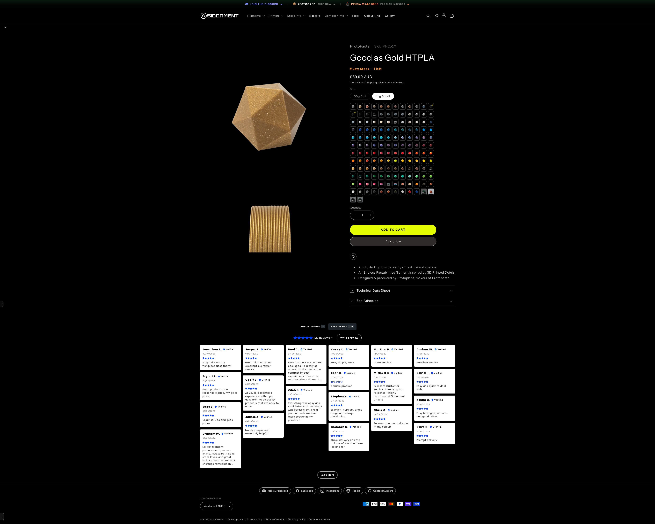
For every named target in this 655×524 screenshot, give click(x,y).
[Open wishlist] (437, 15)
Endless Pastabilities (379, 272)
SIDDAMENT (216, 519)
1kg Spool (383, 96)
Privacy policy (254, 519)
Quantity (355, 207)
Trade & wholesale (319, 519)
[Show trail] (5, 27)
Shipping (372, 82)
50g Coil (362, 97)
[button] (255, 16)
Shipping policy (296, 519)
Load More (327, 475)
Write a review (349, 338)
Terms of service (275, 519)
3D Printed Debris (441, 272)
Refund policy (235, 519)
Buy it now (393, 241)
